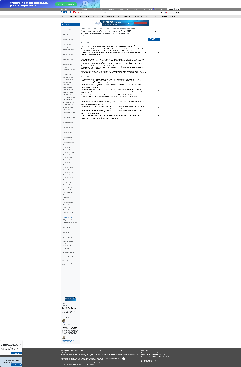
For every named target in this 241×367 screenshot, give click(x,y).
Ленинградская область (69, 97)
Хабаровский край (67, 220)
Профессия (156, 16)
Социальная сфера (111, 16)
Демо (101, 9)
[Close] (21, 358)
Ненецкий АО (66, 109)
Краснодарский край (68, 87)
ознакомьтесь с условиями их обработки (10, 350)
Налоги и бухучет (79, 16)
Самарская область (68, 185)
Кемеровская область (68, 79)
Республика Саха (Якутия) (69, 167)
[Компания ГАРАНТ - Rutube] (162, 9)
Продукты (84, 9)
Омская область (67, 119)
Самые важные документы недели (68, 263)
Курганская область (68, 92)
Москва (65, 27)
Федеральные (65, 22)
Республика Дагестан (68, 147)
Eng (178, 9)
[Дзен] (151, 9)
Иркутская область (67, 64)
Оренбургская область (68, 122)
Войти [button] (171, 9)
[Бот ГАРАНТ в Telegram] (158, 9)
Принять (16, 353)
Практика (95, 16)
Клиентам (135, 9)
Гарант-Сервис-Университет (88, 364)
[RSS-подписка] (164, 9)
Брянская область (67, 44)
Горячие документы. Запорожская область (68, 251)
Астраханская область (68, 39)
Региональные (65, 24)
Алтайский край (67, 32)
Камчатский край (67, 74)
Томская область (67, 207)
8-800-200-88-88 (144, 350)
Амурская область (67, 34)
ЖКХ (119, 16)
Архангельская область (69, 37)
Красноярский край (68, 89)
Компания (64, 9)
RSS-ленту (128, 33)
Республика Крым (67, 159)
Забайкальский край (68, 59)
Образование (127, 16)
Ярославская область (68, 237)
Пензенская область (68, 127)
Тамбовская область (68, 202)
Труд (102, 16)
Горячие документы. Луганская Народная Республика (68, 247)
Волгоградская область (68, 49)
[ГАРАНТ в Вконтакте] (149, 9)
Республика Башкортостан (69, 142)
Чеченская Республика (68, 227)
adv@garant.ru (164, 356)
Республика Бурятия (68, 144)
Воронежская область (68, 54)
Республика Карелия (68, 154)
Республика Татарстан (68, 172)
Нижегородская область (69, 112)
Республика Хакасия (68, 177)
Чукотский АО (66, 232)
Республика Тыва (67, 174)
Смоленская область (68, 197)
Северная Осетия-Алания (69, 169)
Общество (144, 16)
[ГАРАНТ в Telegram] (155, 9)
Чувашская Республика (68, 230)
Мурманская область (68, 107)
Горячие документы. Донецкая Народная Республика (68, 241)
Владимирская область (68, 47)
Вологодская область (68, 52)
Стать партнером (123, 9)
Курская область (67, 94)
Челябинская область (68, 225)
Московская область (68, 104)
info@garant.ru (100, 362)
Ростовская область (68, 179)
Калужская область (67, 72)
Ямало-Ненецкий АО (68, 235)
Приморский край (67, 132)
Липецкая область (67, 99)
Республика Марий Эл (68, 162)
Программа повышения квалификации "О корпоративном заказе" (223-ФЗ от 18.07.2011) (70, 327)
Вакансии (74, 9)
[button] (172, 13)
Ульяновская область (68, 217)
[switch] (79, 12)
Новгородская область (68, 114)
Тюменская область (68, 212)
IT (149, 16)
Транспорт (136, 16)
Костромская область (68, 84)
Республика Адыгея (67, 137)
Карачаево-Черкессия (68, 77)
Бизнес (88, 16)
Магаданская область (68, 102)
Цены (93, 9)
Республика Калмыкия (68, 152)
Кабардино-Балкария (68, 67)
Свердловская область (68, 192)
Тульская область (67, 210)
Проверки (164, 16)
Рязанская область (67, 182)
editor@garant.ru (162, 354)
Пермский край (67, 129)
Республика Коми (67, 157)
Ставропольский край (68, 200)
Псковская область (67, 134)
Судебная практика (66, 16)
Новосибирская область (69, 117)
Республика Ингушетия (68, 149)
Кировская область (67, 82)
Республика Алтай (67, 139)
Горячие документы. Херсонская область (68, 255)
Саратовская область (68, 187)
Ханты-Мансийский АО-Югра (70, 222)
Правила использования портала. (97, 355)
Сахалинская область (68, 190)
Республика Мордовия (68, 164)
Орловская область (68, 124)
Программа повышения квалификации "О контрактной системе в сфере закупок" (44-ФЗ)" (70, 309)
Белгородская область (68, 42)
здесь (128, 36)
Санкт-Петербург (67, 29)
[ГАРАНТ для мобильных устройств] (147, 9)
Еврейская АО (66, 57)
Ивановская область (68, 62)
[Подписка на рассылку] (145, 9)
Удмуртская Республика (69, 215)
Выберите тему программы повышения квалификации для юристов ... (68, 341)
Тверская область (67, 205)
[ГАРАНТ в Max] (153, 9)
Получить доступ (16, 364)
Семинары (111, 9)
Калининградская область (69, 69)
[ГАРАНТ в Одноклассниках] (160, 9)
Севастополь (66, 195)
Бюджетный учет (174, 16)
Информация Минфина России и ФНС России (70, 259)
